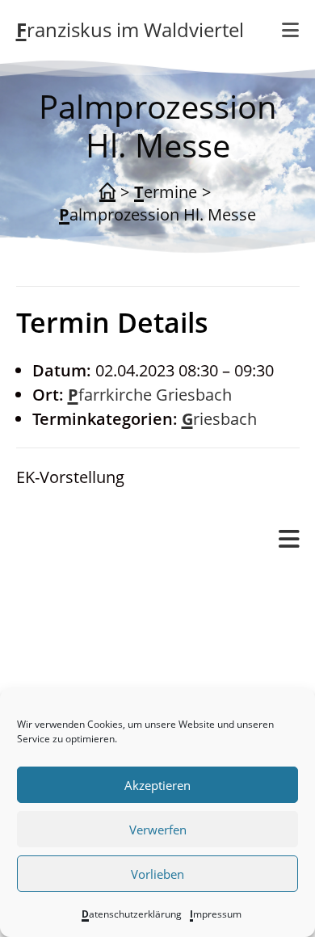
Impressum (216, 914)
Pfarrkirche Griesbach (150, 394)
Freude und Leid (108, 609)
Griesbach (219, 419)
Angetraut (118, 634)
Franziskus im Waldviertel (130, 29)
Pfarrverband (66, 584)
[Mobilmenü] (291, 30)
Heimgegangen (137, 682)
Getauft (108, 658)
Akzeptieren (157, 785)
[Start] (107, 192)
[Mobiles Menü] (289, 539)
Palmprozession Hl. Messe (157, 214)
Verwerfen (158, 829)
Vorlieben (157, 874)
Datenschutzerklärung (132, 914)
